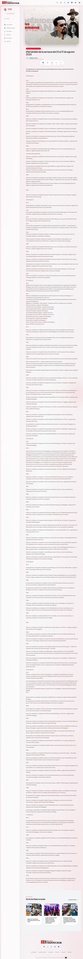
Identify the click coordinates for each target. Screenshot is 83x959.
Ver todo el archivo (72, 899)
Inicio (8, 18)
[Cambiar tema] (79, 2)
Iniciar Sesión (11, 13)
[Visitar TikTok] (61, 2)
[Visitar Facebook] (75, 2)
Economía (9, 38)
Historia (9, 34)
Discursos (9, 31)
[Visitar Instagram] (68, 2)
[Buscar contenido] (57, 2)
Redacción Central (33, 58)
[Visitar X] (64, 2)
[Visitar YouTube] (72, 2)
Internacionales (11, 28)
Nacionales (9, 24)
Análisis (9, 41)
